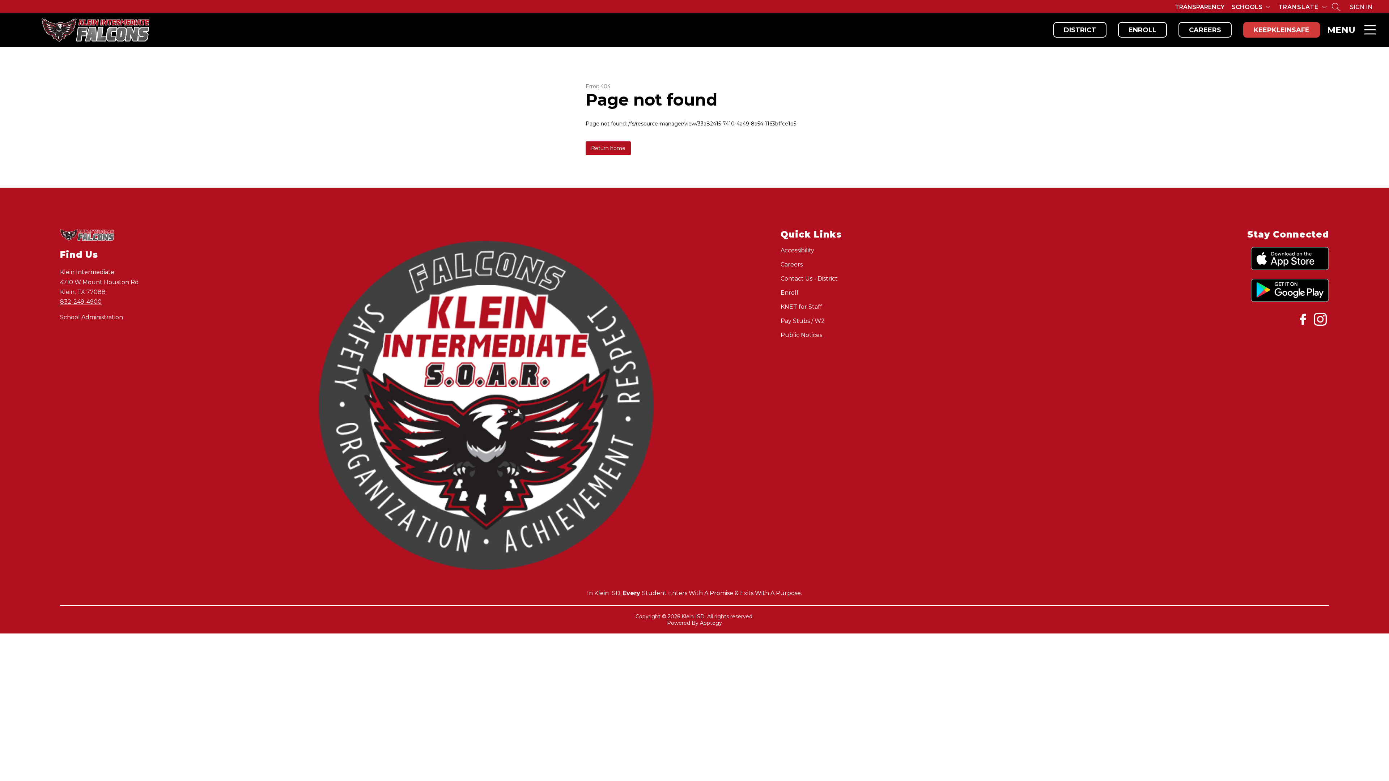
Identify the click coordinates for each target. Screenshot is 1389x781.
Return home (608, 148)
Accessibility (797, 250)
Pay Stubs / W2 (803, 320)
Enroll (1142, 30)
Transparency (1199, 7)
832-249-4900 (81, 301)
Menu (1341, 30)
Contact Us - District (809, 278)
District (1080, 30)
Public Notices (801, 335)
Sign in (1361, 7)
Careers (1205, 30)
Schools (1247, 7)
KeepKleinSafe (1281, 30)
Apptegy (711, 623)
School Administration (91, 317)
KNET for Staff (801, 306)
